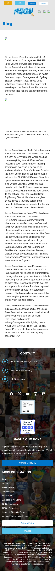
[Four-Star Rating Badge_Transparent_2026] (27, 426)
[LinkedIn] (44, 394)
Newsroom (7, 495)
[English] (40, 12)
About (5, 483)
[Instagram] (36, 394)
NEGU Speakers (10, 504)
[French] (45, 12)
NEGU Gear (7, 508)
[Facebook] (11, 394)
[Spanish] (50, 12)
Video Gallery (8, 491)
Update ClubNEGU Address (15, 516)
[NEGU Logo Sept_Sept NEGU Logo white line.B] (23, 12)
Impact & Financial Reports (14, 512)
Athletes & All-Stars (11, 500)
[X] (19, 394)
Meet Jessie (8, 487)
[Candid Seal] (27, 407)
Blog (4, 479)
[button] (5, 12)
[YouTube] (27, 394)
